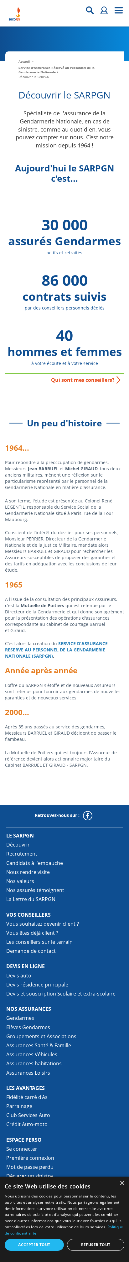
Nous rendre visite (28, 872)
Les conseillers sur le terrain (39, 941)
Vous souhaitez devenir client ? (42, 923)
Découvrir (18, 844)
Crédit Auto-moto (27, 1124)
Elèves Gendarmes (28, 1027)
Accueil (24, 61)
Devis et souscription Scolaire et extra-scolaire (61, 993)
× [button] (122, 1183)
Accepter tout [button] (34, 1244)
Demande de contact (31, 951)
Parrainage (19, 1106)
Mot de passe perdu (30, 1167)
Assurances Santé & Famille (38, 1045)
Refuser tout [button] (96, 1244)
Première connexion (30, 1157)
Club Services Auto (28, 1115)
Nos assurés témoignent (35, 890)
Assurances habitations (34, 1063)
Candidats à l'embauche (34, 863)
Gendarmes (20, 1018)
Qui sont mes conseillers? (83, 380)
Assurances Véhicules (31, 1054)
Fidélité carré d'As (27, 1097)
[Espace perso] (104, 10)
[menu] (119, 10)
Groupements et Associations (41, 1036)
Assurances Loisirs (28, 1072)
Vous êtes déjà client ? (32, 932)
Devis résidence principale (37, 984)
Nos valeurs (20, 881)
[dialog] (64, 1219)
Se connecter (21, 1148)
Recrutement (21, 853)
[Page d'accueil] (14, 14)
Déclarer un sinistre (29, 1176)
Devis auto (18, 975)
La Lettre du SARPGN (30, 899)
